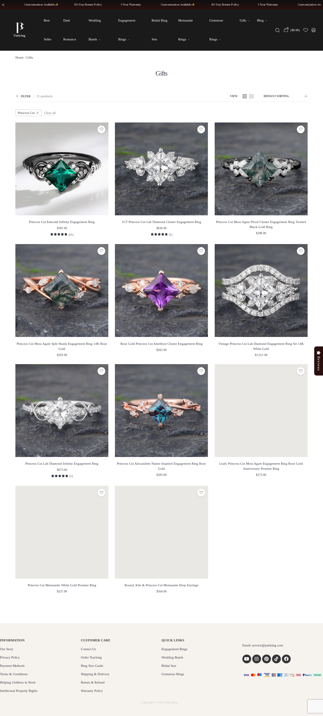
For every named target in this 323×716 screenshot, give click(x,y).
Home (19, 57)
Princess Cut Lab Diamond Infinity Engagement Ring (61, 463)
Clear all (50, 113)
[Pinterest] (266, 659)
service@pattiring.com (267, 645)
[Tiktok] (276, 659)
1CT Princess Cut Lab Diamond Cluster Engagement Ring (161, 222)
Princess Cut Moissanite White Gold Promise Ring (62, 585)
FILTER (26, 96)
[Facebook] (286, 659)
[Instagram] (256, 659)
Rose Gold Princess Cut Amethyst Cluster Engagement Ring (161, 343)
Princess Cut (26, 113)
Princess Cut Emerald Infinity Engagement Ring (62, 222)
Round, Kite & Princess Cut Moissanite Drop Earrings (161, 585)
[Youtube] (246, 659)
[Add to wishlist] (101, 129)
